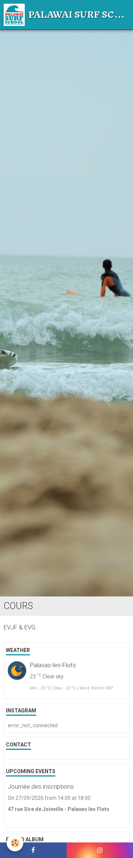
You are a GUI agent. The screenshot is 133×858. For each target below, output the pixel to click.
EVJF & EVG (19, 627)
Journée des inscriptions (41, 786)
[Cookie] (15, 843)
